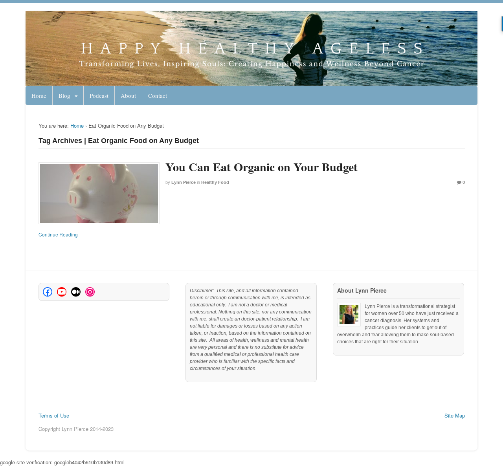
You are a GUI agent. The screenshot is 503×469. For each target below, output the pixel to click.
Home (38, 95)
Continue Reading (58, 234)
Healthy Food (215, 182)
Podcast (99, 95)
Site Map (454, 415)
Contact (157, 95)
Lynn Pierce (183, 182)
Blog (64, 95)
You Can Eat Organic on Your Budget (261, 166)
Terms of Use (54, 415)
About (128, 95)
